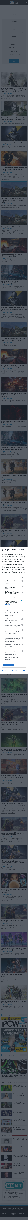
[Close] (24, 549)
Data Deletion (5, 670)
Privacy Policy (22, 670)
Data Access (14, 670)
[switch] (22, 581)
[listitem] (14, 577)
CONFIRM (8, 664)
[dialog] (14, 610)
